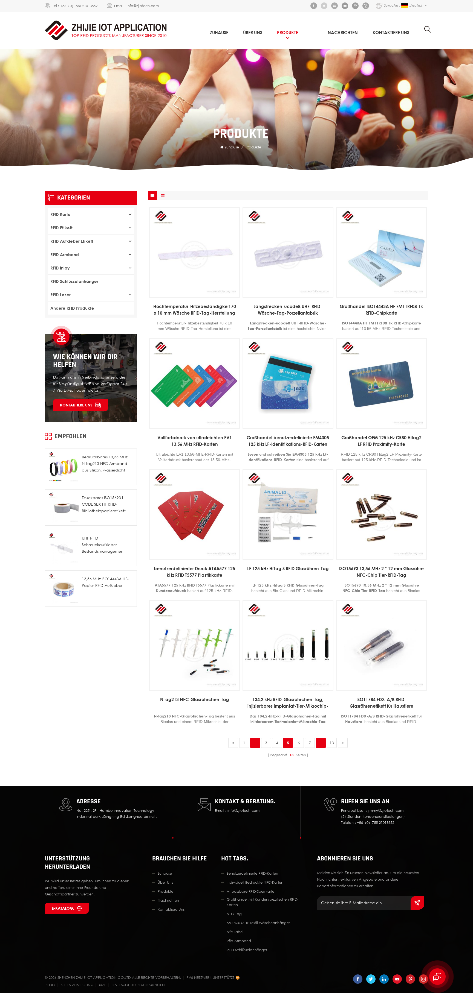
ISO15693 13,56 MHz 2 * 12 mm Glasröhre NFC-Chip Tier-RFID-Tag (381, 572)
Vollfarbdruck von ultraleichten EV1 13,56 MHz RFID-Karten (194, 441)
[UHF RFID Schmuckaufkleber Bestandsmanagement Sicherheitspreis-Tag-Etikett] (63, 548)
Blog (50, 985)
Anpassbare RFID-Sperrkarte (250, 891)
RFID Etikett (61, 227)
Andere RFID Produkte (72, 308)
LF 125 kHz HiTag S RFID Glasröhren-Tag (288, 568)
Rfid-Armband (239, 941)
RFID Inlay (60, 267)
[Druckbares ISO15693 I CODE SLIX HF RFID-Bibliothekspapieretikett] (63, 507)
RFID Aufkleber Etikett (71, 241)
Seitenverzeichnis (77, 985)
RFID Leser (60, 294)
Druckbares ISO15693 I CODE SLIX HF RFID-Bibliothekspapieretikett (104, 504)
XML (102, 985)
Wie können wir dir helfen (85, 360)
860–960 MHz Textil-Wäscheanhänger (258, 923)
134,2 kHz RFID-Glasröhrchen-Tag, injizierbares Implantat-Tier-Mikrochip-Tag (287, 703)
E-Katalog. (63, 908)
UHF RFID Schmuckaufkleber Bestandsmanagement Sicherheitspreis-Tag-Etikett (106, 545)
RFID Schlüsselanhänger (74, 281)
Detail (192, 293)
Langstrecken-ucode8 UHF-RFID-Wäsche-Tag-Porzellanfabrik (287, 310)
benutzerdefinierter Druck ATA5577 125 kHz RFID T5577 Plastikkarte (194, 572)
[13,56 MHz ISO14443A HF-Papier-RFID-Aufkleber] (63, 589)
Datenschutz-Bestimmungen (138, 985)
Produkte (287, 32)
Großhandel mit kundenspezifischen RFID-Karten (262, 902)
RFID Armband (64, 254)
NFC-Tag (234, 914)
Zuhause (219, 32)
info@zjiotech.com (143, 6)
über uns (252, 32)
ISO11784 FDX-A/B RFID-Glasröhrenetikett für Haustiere (381, 703)
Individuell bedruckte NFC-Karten (255, 882)
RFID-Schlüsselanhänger (247, 950)
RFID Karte (60, 214)
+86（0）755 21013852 (78, 6)
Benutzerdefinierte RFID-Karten (252, 873)
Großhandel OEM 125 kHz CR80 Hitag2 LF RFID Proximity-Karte (381, 441)
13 (332, 742)
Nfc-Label (235, 932)
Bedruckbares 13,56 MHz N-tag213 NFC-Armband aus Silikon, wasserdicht (105, 463)
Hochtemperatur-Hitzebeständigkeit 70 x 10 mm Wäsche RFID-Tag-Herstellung (194, 310)
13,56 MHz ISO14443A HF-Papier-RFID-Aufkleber (105, 582)
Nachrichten (343, 32)
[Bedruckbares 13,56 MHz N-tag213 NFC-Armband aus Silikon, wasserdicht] (63, 467)
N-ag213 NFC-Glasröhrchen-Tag (194, 699)
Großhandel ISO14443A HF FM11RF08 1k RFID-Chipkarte (381, 310)
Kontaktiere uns (76, 405)
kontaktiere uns (391, 32)
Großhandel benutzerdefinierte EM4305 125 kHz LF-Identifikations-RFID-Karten (288, 441)
